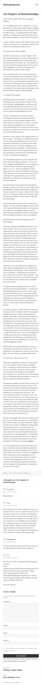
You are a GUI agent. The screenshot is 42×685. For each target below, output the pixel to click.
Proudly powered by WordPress (12, 682)
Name (5, 625)
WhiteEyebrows (11, 4)
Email (5, 633)
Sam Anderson (19, 473)
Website (6, 640)
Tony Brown (11, 539)
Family (28, 473)
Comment (7, 602)
